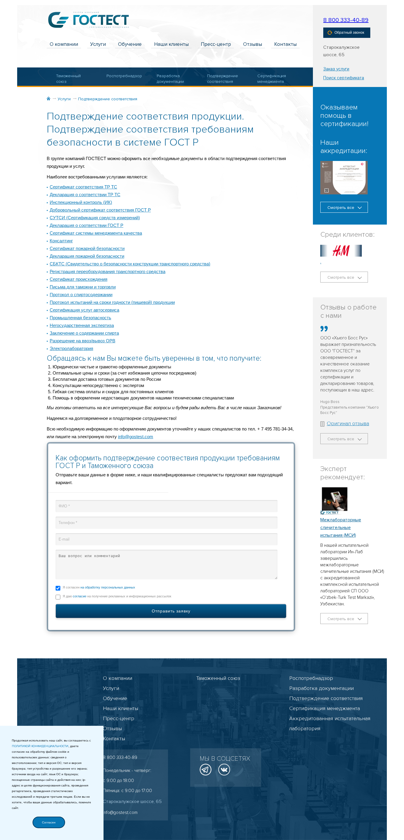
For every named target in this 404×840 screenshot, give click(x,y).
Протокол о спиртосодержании (81, 294)
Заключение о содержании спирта (84, 333)
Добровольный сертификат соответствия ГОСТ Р (100, 209)
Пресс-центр (216, 44)
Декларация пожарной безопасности (87, 256)
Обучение (130, 44)
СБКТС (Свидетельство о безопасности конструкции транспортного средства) (130, 263)
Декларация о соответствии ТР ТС (85, 194)
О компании (64, 44)
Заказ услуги (336, 69)
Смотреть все (341, 207)
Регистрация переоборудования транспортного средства (107, 271)
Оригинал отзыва (348, 423)
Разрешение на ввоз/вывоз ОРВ (82, 340)
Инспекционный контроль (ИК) (81, 202)
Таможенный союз (68, 78)
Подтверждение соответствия (222, 78)
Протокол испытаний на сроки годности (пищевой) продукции (112, 302)
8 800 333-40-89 (346, 20)
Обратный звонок (349, 32)
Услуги (98, 44)
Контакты (285, 44)
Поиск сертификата (343, 77)
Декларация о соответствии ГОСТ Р (86, 225)
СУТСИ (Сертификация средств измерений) (95, 217)
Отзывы (252, 44)
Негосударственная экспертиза (82, 325)
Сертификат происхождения (78, 279)
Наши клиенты (171, 44)
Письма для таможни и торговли (83, 286)
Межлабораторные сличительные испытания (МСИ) (340, 527)
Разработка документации (170, 78)
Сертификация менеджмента (271, 78)
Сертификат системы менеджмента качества (96, 233)
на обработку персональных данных (107, 587)
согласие (79, 596)
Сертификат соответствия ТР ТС (83, 186)
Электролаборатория (71, 348)
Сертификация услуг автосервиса (84, 309)
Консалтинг (61, 240)
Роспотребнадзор (121, 75)
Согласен (49, 822)
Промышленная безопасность (80, 317)
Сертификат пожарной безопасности (87, 248)
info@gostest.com (135, 436)
